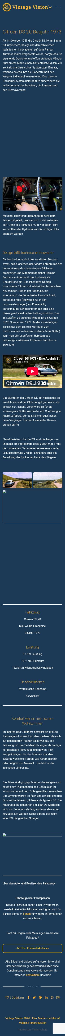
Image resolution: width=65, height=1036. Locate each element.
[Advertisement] (32, 131)
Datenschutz (39, 1029)
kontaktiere (33, 975)
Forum (27, 913)
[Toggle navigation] (58, 7)
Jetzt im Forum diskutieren (32, 948)
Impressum (25, 1029)
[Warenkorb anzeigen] (49, 7)
